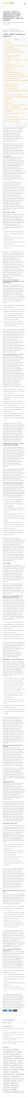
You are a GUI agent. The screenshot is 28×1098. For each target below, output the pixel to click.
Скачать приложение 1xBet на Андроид (13, 94)
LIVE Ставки (7, 58)
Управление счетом (9, 68)
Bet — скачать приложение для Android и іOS (15, 74)
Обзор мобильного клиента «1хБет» (13, 49)
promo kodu (6, 1083)
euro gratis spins (7, 1069)
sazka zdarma (6, 1085)
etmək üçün (12, 1067)
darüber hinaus (12, 1063)
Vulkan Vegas (13, 1089)
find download (15, 1069)
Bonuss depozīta (18, 1056)
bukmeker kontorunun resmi (9, 1060)
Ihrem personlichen (14, 1072)
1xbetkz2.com (14, 209)
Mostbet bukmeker (15, 1076)
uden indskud (14, 1087)
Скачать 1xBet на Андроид (10, 88)
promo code (20, 1080)
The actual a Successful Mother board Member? (13, 1032)
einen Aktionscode (7, 1065)
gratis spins (5, 1072)
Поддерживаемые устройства (11, 86)
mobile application (20, 1074)
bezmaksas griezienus (8, 1056)
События (7, 101)
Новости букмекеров (9, 103)
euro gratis (18, 1067)
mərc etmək (14, 1078)
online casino (21, 1078)
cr (5, 22)
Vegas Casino (6, 1089)
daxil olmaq (20, 1063)
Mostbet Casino (6, 1078)
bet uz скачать (8, 41)
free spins (22, 1069)
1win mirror (5, 1054)
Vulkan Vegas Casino (7, 1092)
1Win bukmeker (15, 1049)
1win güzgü (19, 1051)
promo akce (13, 1080)
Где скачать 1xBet (9, 43)
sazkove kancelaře (15, 1085)
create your (19, 1060)
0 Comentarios (6, 24)
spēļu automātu (6, 1087)
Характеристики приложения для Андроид (14, 66)
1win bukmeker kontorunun (9, 1051)
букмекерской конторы (19, 1092)
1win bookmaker (7, 1049)
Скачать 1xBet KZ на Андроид (11, 84)
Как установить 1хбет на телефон (12, 121)
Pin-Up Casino (6, 1080)
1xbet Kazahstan (19, 22)
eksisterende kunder (17, 1065)
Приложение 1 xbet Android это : (12, 64)
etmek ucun (5, 1067)
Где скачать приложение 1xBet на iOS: (13, 72)
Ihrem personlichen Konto (9, 1074)
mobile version (6, 1076)
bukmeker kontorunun (19, 1058)
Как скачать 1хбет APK (10, 70)
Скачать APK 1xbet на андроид (11, 117)
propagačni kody (13, 1083)
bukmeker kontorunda (8, 1058)
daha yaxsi (5, 1063)
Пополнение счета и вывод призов (12, 56)
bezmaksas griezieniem (15, 1054)
